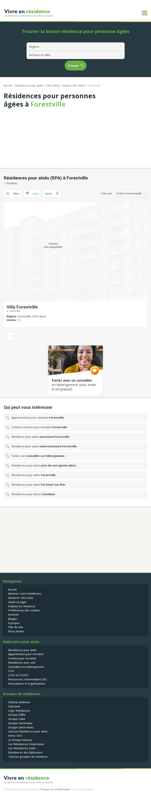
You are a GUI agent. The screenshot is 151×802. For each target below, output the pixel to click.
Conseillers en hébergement (26, 667)
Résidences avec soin (21, 662)
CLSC (11, 671)
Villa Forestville (22, 307)
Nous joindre (16, 631)
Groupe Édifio (17, 714)
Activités (13, 614)
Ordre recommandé (129, 193)
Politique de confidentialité (55, 789)
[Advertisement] (75, 136)
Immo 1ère (15, 735)
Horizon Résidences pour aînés (28, 731)
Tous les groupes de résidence (28, 756)
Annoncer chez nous (20, 598)
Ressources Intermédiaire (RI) (27, 679)
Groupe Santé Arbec (21, 727)
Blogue (12, 619)
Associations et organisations (26, 683)
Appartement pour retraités (26, 654)
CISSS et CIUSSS (18, 675)
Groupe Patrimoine (20, 723)
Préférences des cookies (24, 610)
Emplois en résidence (21, 606)
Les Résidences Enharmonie (26, 744)
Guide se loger (17, 602)
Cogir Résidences (19, 710)
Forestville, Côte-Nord (31, 316)
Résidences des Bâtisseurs (25, 752)
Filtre (16, 193)
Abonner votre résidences (24, 593)
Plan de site (15, 627)
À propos (14, 623)
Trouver (73, 65)
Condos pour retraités (22, 658)
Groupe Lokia (16, 719)
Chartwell (14, 706)
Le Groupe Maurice (20, 740)
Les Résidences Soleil (21, 748)
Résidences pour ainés (22, 650)
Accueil (8, 85)
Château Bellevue (19, 702)
